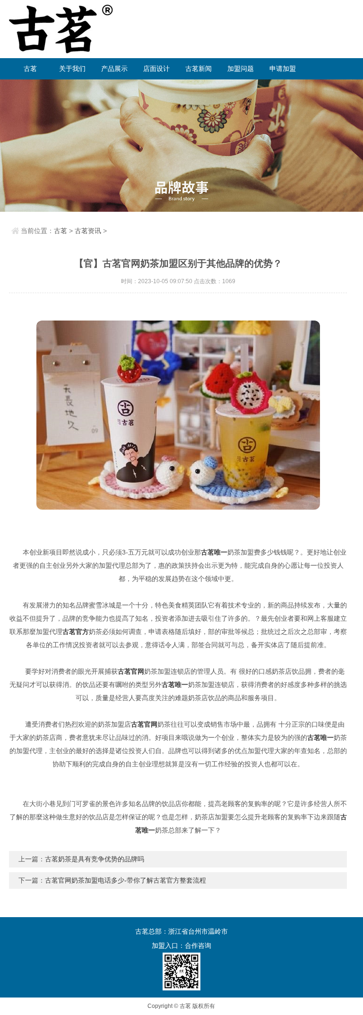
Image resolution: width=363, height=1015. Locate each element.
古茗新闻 (198, 68)
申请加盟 (282, 68)
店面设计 (156, 68)
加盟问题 (240, 68)
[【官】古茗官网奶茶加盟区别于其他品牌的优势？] (178, 415)
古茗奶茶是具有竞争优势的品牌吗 (94, 859)
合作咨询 (198, 945)
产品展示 (114, 68)
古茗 (30, 68)
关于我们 (72, 68)
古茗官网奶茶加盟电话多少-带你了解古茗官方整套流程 (125, 880)
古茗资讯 (88, 230)
